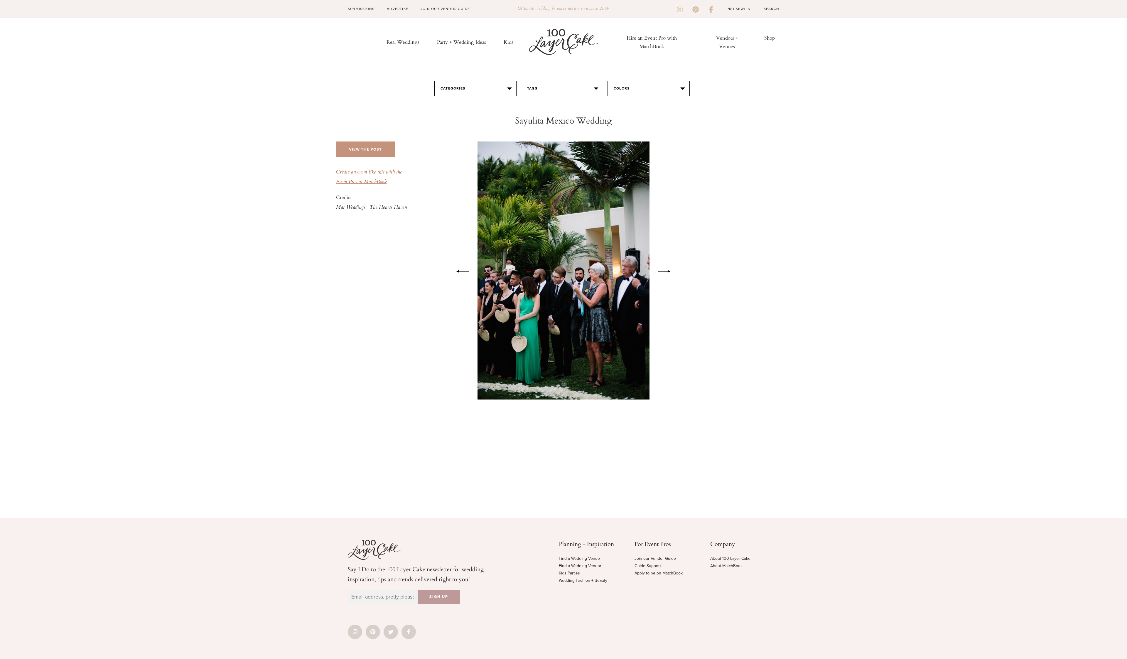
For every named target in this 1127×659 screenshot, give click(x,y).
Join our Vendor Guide (655, 558)
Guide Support (648, 565)
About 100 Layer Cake (730, 558)
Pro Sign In (739, 9)
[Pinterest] (695, 9)
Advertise (397, 9)
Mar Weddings (350, 207)
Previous (460, 270)
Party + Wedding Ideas (461, 41)
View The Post (365, 149)
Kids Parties (569, 573)
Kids (508, 41)
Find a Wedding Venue (579, 558)
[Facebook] (711, 9)
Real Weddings (403, 41)
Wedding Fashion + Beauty (583, 580)
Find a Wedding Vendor (580, 565)
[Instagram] (679, 9)
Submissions (361, 9)
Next (667, 270)
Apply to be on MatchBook (659, 573)
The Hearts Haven (388, 207)
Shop (769, 37)
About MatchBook (726, 565)
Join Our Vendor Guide (445, 9)
